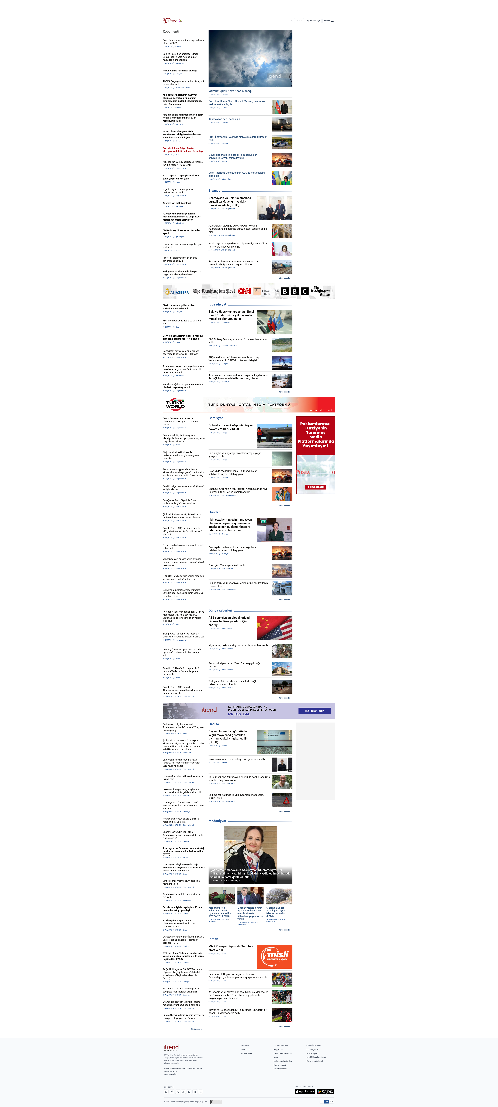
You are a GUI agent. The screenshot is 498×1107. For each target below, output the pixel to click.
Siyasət (214, 191)
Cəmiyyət (216, 418)
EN (322, 1102)
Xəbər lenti (171, 31)
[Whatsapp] (166, 1091)
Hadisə (214, 724)
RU (331, 1102)
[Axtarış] (292, 20)
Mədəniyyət (217, 821)
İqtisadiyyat (217, 304)
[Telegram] (189, 1091)
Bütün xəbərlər (284, 278)
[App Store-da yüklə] (305, 1091)
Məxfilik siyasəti (312, 1053)
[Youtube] (183, 1091)
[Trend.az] (172, 21)
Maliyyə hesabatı (280, 1069)
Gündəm (215, 512)
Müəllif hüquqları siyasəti (316, 1057)
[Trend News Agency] (171, 1047)
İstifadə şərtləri (312, 1050)
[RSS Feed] (200, 1091)
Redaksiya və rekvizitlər (283, 1053)
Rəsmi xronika (246, 1053)
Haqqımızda (278, 1050)
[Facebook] (172, 1091)
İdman (213, 939)
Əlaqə (276, 1057)
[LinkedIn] (194, 1091)
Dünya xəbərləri (220, 610)
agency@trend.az (170, 1074)
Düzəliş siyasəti (280, 1065)
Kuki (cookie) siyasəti (314, 1061)
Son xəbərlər (246, 1050)
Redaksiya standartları (283, 1061)
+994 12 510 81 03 (170, 1071)
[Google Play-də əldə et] (325, 1091)
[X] (177, 1091)
